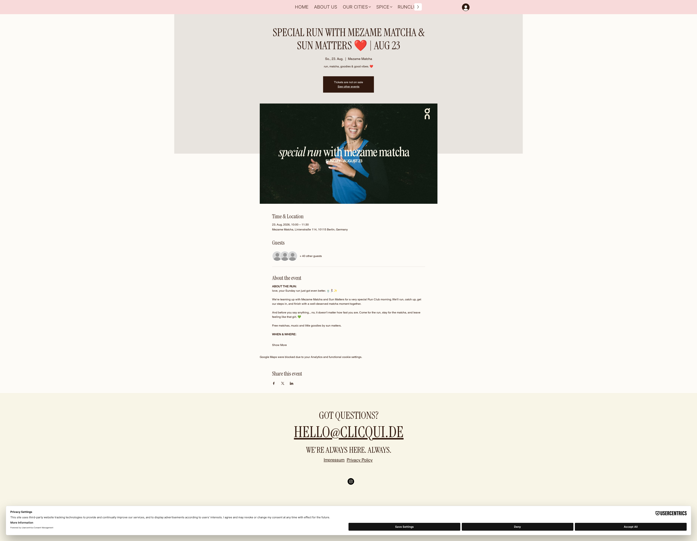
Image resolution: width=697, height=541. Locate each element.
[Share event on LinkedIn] (291, 383)
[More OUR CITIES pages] (370, 7)
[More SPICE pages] (391, 7)
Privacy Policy (360, 460)
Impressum (334, 459)
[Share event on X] (282, 383)
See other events (348, 86)
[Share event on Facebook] (274, 383)
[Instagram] (351, 481)
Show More (279, 345)
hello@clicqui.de (348, 432)
